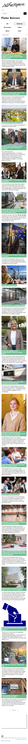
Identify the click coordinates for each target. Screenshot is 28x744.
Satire (19, 31)
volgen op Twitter (21, 739)
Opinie (7, 31)
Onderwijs (20, 23)
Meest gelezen (6, 718)
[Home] (14, 5)
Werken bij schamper (6, 740)
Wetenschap (7, 27)
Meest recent (14, 718)
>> (17, 710)
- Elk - (7, 23)
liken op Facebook (23, 738)
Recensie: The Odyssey (9, 721)
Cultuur (20, 27)
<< (10, 710)
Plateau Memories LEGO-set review (12, 727)
